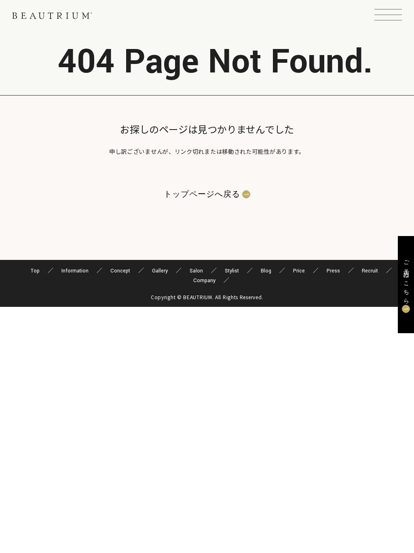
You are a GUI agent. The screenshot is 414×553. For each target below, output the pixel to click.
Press (333, 270)
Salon (196, 270)
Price (299, 270)
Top (35, 270)
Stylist (232, 270)
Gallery (160, 270)
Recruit (370, 270)
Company (204, 280)
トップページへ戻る (202, 194)
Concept (120, 270)
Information (75, 270)
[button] (388, 16)
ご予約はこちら (406, 279)
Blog (266, 270)
